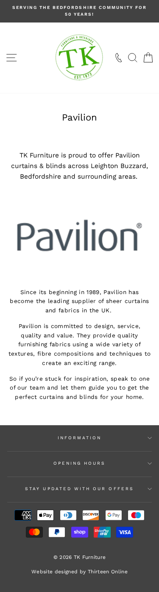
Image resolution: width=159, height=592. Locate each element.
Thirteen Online (108, 572)
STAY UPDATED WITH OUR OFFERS (79, 488)
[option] (79, 11)
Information (80, 437)
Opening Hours (79, 463)
